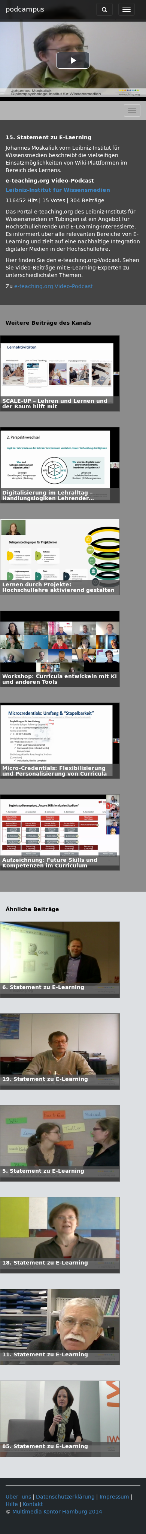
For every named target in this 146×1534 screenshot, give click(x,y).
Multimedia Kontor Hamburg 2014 (57, 1512)
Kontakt (33, 1504)
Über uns (18, 1497)
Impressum (114, 1497)
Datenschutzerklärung (65, 1497)
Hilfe (12, 1504)
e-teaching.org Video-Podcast (53, 286)
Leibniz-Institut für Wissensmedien (58, 190)
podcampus (25, 9)
